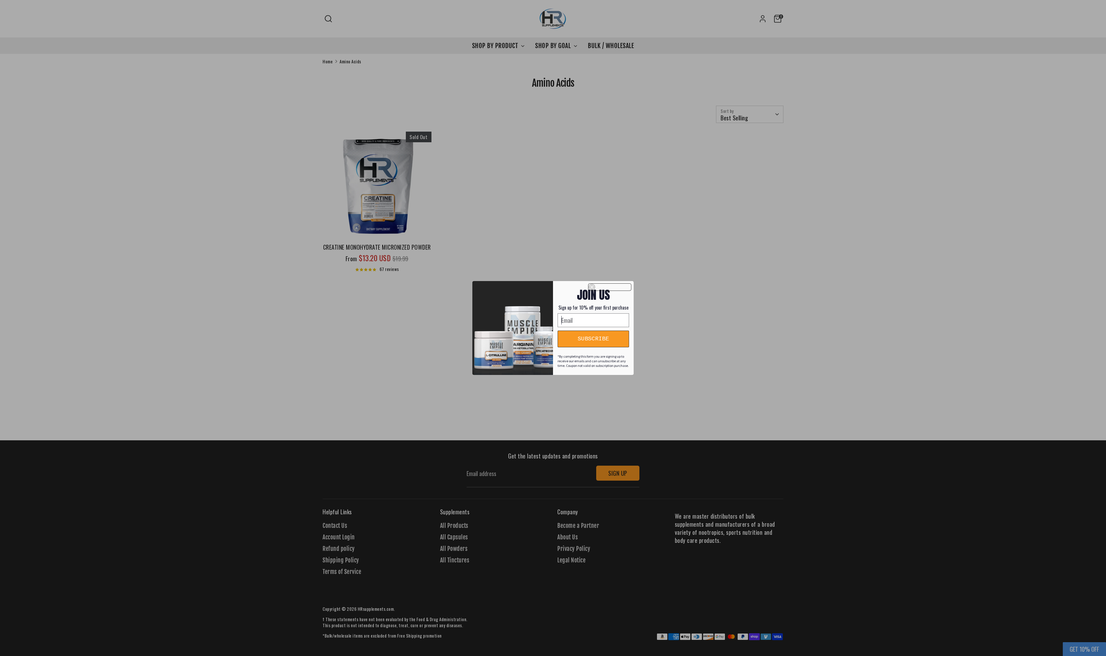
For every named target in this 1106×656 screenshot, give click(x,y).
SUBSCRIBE (593, 338)
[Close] (609, 287)
